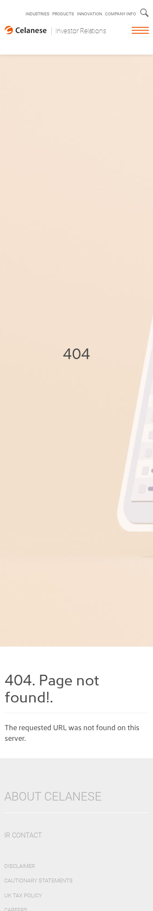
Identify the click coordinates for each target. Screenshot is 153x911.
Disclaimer (19, 866)
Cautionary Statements (38, 880)
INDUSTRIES (37, 14)
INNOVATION (89, 14)
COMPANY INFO (120, 14)
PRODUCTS (63, 14)
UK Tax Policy (23, 895)
